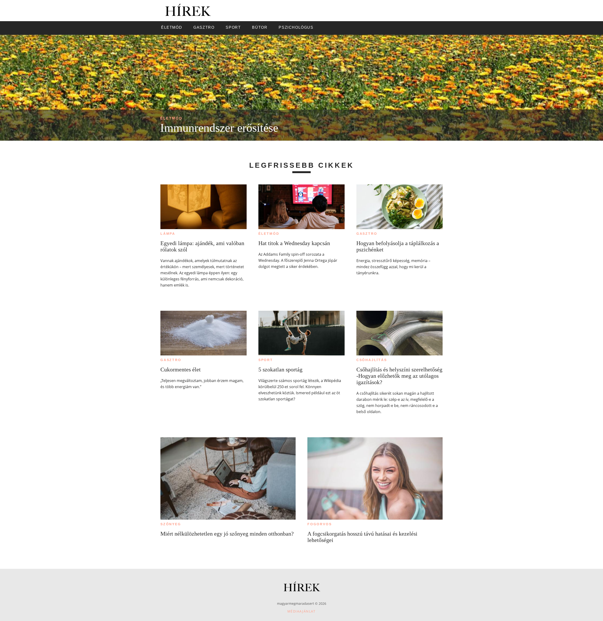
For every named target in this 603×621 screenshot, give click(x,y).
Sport (265, 360)
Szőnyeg (170, 524)
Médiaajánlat (301, 611)
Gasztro (366, 233)
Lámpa (167, 233)
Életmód (171, 118)
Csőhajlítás (371, 360)
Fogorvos (319, 524)
